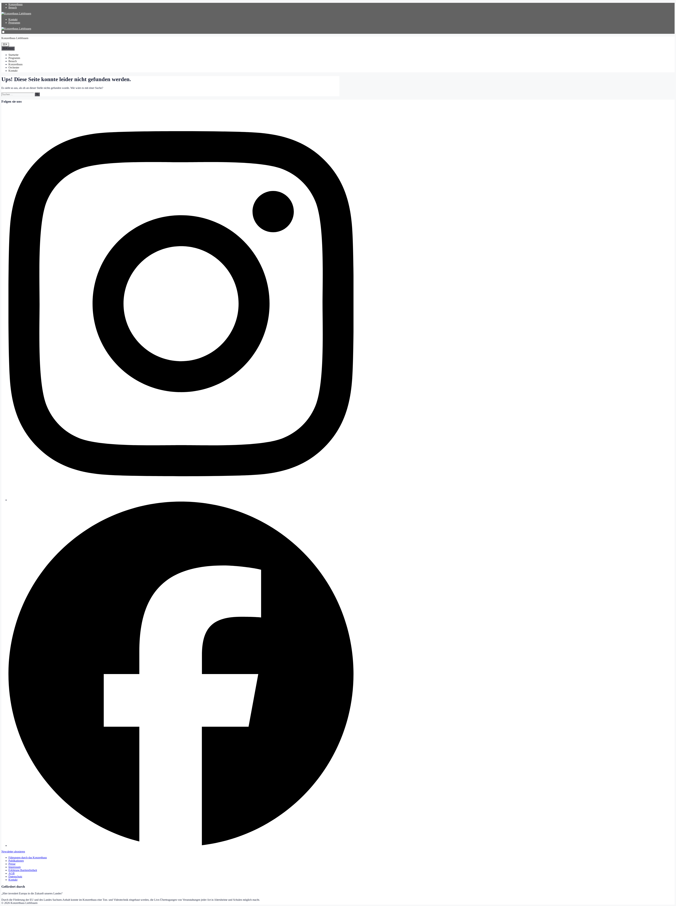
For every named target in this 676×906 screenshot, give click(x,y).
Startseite (13, 54)
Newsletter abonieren (13, 851)
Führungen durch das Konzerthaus (27, 857)
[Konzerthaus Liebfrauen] (16, 13)
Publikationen (16, 860)
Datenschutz (15, 876)
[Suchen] (37, 94)
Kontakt (12, 19)
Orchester (13, 67)
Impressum (14, 867)
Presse (11, 863)
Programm (14, 22)
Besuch (12, 7)
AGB (11, 873)
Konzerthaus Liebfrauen (14, 38)
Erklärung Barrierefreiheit (22, 870)
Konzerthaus (15, 4)
